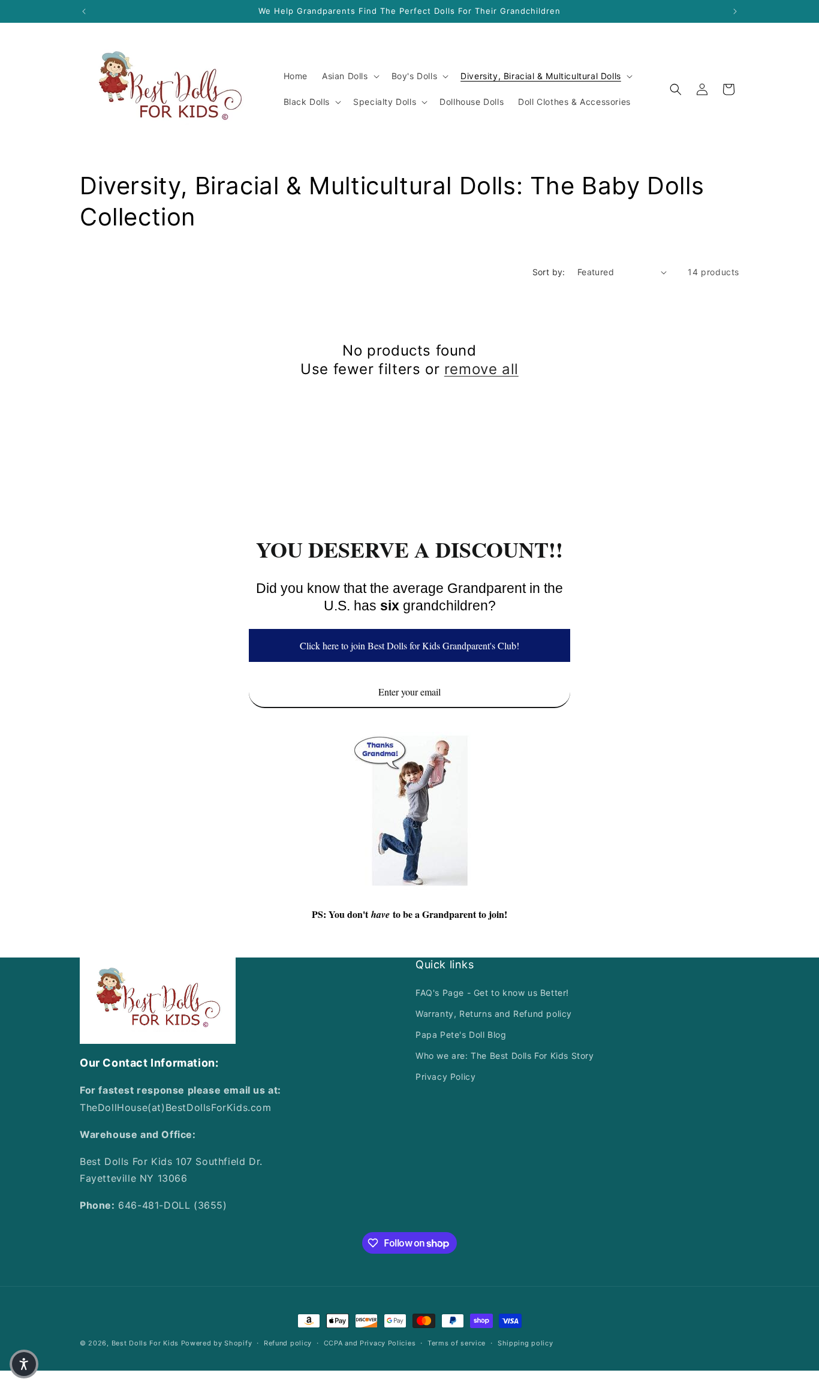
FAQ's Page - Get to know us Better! (492, 992)
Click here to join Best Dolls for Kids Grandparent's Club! (409, 645)
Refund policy (288, 1343)
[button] (349, 76)
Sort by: (548, 272)
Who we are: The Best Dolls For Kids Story (504, 1055)
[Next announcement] (735, 11)
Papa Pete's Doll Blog (461, 1034)
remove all (481, 369)
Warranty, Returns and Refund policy (493, 1013)
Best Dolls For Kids (145, 1343)
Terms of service (456, 1343)
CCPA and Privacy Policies (370, 1343)
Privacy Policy (445, 1076)
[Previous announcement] (84, 11)
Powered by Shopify (216, 1343)
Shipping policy (525, 1343)
